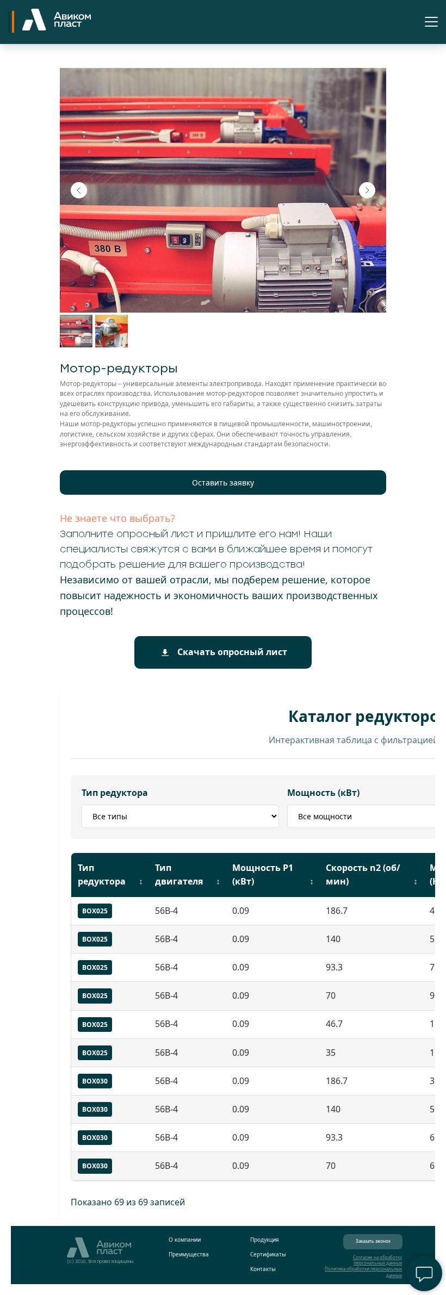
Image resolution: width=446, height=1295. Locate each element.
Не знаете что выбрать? (117, 518)
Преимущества (189, 1254)
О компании (185, 1239)
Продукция (264, 1239)
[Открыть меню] (431, 22)
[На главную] (56, 22)
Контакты (263, 1269)
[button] (223, 482)
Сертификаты (268, 1254)
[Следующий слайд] (367, 190)
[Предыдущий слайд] (79, 190)
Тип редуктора (115, 793)
